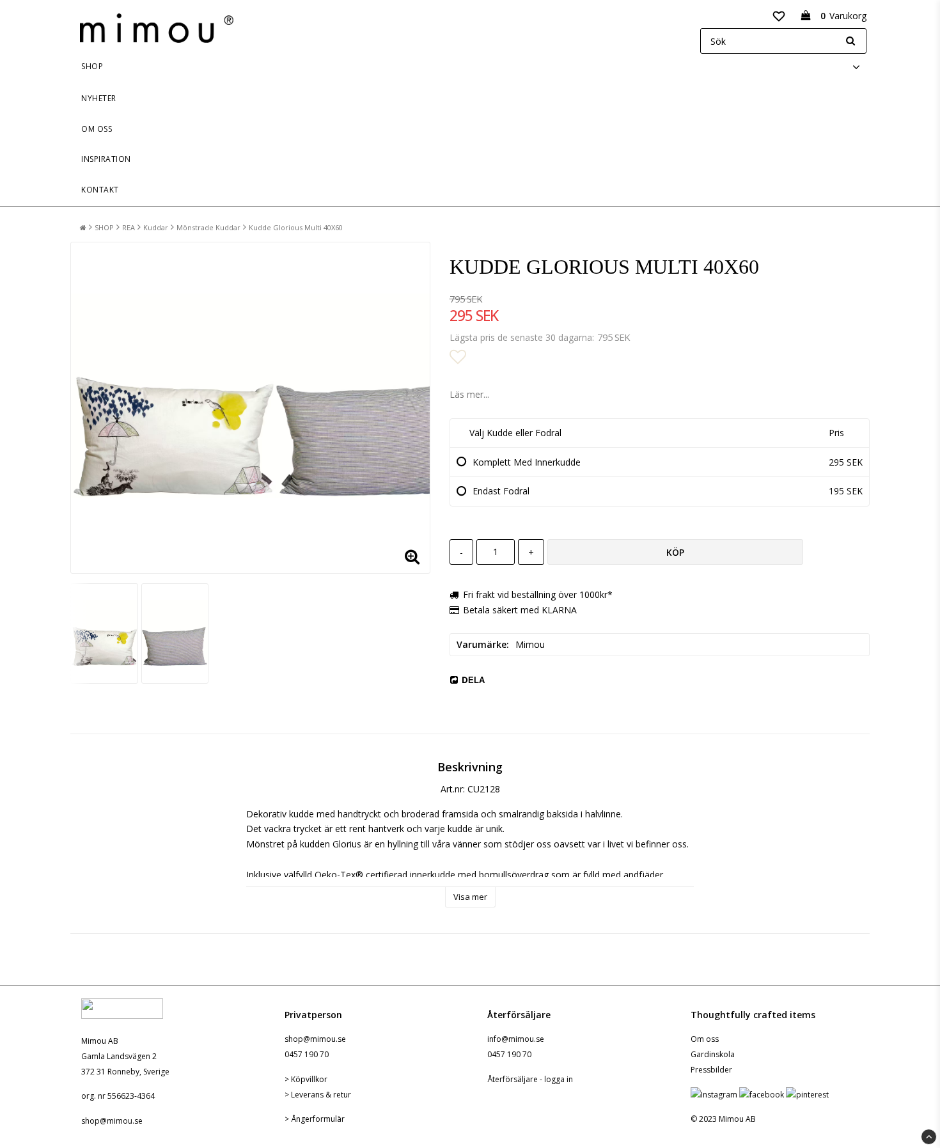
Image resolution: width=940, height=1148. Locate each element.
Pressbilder (711, 1069)
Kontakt (100, 189)
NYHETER (98, 98)
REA (128, 227)
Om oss (96, 128)
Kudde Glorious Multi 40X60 (296, 227)
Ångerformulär (318, 1118)
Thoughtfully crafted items (753, 1015)
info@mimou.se (515, 1039)
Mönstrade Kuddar (208, 227)
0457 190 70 (509, 1054)
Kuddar (155, 227)
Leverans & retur (321, 1094)
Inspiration (106, 158)
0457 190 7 (304, 1054)
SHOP (92, 66)
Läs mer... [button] (469, 394)
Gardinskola (713, 1054)
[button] (778, 15)
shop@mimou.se (112, 1120)
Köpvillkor (309, 1079)
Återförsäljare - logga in (530, 1079)
